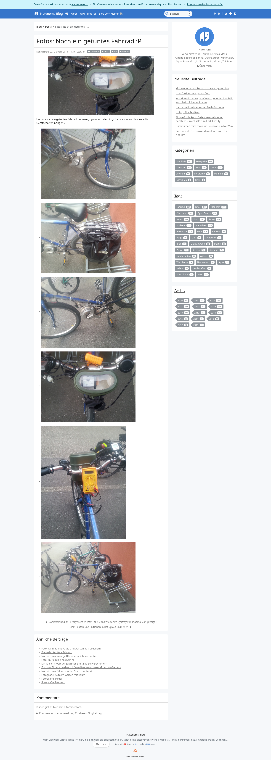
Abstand (216, 249)
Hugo (181, 237)
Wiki (82, 13)
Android (182, 173)
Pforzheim (184, 213)
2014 (198, 318)
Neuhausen (205, 262)
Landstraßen (201, 268)
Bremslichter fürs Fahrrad (56, 652)
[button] (226, 14)
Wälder (206, 256)
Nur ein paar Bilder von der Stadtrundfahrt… (67, 671)
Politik (219, 243)
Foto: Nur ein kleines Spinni (57, 660)
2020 (199, 306)
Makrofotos (184, 274)
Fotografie (204, 161)
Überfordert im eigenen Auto (193, 93)
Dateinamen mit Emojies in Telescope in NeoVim (204, 126)
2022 (215, 300)
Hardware (124, 51)
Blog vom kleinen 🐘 (111, 13)
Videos (182, 268)
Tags (178, 195)
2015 (182, 318)
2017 (199, 312)
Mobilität (95, 51)
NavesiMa (183, 179)
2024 (182, 300)
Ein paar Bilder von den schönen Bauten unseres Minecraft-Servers (81, 667)
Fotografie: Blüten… (53, 682)
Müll (195, 237)
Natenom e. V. (80, 4)
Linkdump (201, 173)
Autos (214, 219)
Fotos (114, 51)
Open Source (206, 213)
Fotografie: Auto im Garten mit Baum (63, 675)
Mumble (220, 173)
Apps (223, 262)
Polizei (181, 249)
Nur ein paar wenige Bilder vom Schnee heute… (69, 656)
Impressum (130, 756)
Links (199, 179)
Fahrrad (105, 51)
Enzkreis (183, 225)
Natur (182, 219)
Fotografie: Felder (51, 678)
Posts (48, 26)
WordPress (184, 262)
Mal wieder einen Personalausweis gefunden (202, 88)
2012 (182, 324)
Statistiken (204, 225)
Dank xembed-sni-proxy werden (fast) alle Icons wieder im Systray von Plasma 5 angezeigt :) (102, 622)
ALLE (203, 274)
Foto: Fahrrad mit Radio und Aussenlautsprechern (71, 648)
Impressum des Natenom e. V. (205, 4)
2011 (198, 324)
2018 (183, 312)
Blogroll (91, 13)
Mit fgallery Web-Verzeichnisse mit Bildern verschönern (74, 663)
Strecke (199, 249)
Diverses (183, 167)
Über (74, 13)
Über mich (205, 66)
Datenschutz (140, 756)
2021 (183, 306)
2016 (216, 312)
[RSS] (219, 13)
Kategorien (184, 150)
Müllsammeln (200, 243)
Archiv (179, 290)
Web (201, 167)
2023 (198, 300)
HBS (148, 744)
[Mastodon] (215, 13)
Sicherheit (212, 237)
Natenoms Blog (51, 13)
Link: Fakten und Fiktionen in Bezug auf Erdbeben (99, 627)
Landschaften (185, 256)
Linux (216, 167)
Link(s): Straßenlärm (187, 112)
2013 (213, 318)
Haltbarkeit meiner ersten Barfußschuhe (200, 107)
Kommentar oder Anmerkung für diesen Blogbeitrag (70, 713)
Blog (39, 26)
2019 (216, 306)
